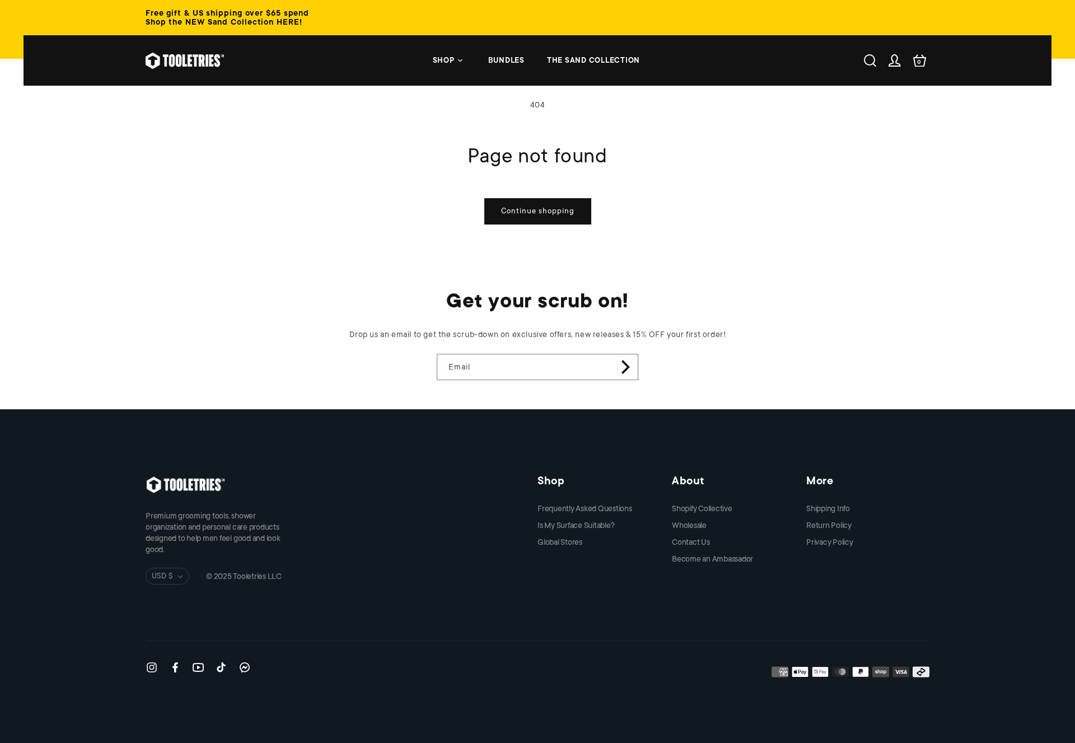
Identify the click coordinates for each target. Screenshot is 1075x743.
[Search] (870, 60)
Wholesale (689, 525)
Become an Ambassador (712, 558)
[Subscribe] (625, 367)
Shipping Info (828, 508)
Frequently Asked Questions (585, 508)
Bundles (506, 60)
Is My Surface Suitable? (576, 525)
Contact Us (691, 542)
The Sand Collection (593, 60)
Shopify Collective (702, 508)
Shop (444, 60)
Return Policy (829, 525)
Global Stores (560, 542)
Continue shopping (537, 211)
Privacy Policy (829, 542)
